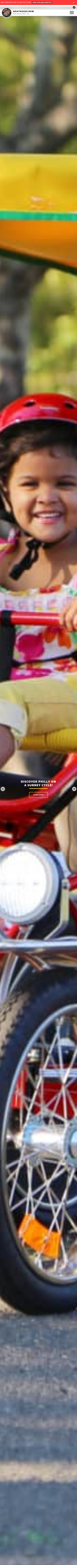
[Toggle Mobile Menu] (72, 12)
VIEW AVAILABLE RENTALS (42, 2)
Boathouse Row (23, 11)
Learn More (38, 797)
